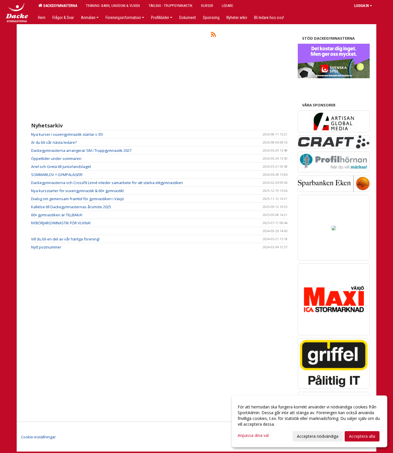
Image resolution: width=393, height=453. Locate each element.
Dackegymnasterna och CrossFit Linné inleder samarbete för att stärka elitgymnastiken (107, 182)
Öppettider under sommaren (56, 158)
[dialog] (309, 421)
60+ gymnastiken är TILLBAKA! (56, 214)
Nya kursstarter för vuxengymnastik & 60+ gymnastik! (77, 190)
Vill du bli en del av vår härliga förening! (65, 239)
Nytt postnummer (46, 247)
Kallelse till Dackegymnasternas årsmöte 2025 (71, 206)
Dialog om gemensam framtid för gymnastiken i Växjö (77, 198)
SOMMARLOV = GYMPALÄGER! (57, 174)
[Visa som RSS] (213, 35)
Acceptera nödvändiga (317, 436)
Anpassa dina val (253, 435)
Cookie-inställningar (38, 436)
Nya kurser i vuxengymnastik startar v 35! (67, 134)
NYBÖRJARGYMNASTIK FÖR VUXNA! (61, 222)
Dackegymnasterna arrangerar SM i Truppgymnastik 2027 (81, 150)
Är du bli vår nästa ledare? (54, 142)
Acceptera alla (362, 436)
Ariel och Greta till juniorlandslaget (61, 166)
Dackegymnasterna (59, 5)
